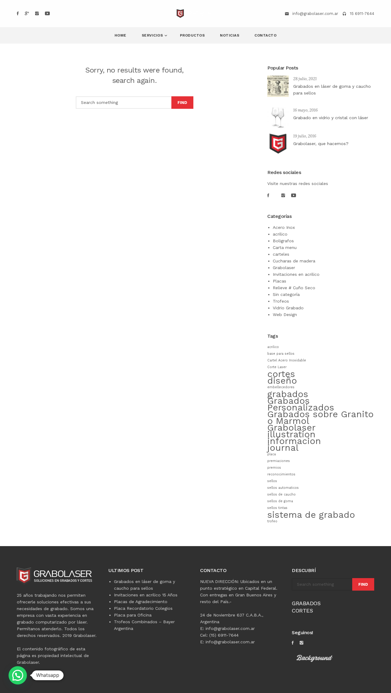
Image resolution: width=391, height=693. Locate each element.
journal (282, 447)
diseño (282, 380)
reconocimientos (281, 474)
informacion (294, 441)
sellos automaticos (283, 488)
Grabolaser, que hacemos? (321, 143)
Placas (279, 281)
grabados (287, 394)
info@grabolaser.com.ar (315, 13)
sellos (272, 481)
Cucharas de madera (294, 260)
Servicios (153, 35)
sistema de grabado (311, 514)
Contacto (265, 35)
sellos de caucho (281, 494)
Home (120, 35)
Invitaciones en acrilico (296, 274)
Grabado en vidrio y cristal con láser (330, 117)
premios (274, 468)
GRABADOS (306, 603)
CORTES (302, 610)
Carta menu (285, 247)
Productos (192, 35)
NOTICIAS (229, 35)
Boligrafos (283, 240)
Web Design (285, 314)
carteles (281, 254)
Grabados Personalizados (300, 404)
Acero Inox (284, 227)
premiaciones (278, 461)
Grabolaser (284, 267)
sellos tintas (277, 508)
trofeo (272, 521)
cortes (281, 374)
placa (271, 454)
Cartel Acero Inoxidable (286, 360)
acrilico (280, 234)
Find (182, 102)
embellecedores (280, 387)
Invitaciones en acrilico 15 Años (145, 594)
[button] (18, 675)
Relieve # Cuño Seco (294, 287)
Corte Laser (277, 367)
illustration (291, 434)
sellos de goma (280, 501)
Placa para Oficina (133, 615)
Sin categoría (286, 294)
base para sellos (280, 354)
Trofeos (281, 301)
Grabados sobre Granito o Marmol (320, 417)
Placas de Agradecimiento (140, 601)
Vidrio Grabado (288, 307)
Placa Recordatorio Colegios (143, 608)
